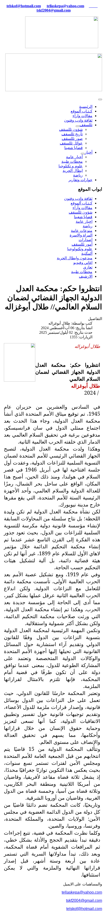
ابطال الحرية (73, 171)
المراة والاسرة (81, 235)
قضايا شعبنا (73, 148)
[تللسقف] (78, 126)
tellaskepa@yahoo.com (65, 6)
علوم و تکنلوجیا (71, 166)
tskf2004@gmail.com (54, 10)
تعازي (87, 267)
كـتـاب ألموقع (81, 111)
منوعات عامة (81, 231)
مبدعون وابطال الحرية (74, 258)
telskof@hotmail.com (84, 909)
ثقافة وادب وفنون (78, 120)
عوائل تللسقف (71, 143)
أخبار (88, 152)
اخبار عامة (84, 221)
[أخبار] (83, 153)
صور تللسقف (72, 139)
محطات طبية (72, 161)
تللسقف (86, 125)
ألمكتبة (86, 253)
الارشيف (85, 276)
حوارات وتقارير (80, 180)
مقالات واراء (82, 116)
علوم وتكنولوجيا (79, 249)
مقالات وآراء (82, 208)
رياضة (78, 175)
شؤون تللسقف (71, 129)
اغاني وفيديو (82, 263)
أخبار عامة (74, 157)
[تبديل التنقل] (100, 99)
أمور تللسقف (82, 244)
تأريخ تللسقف (72, 134)
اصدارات (85, 240)
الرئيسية (85, 107)
